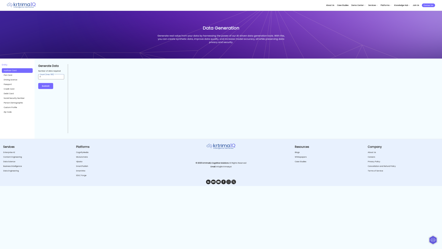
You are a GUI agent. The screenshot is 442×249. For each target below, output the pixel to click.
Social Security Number (14, 98)
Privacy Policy (374, 161)
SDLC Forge (81, 175)
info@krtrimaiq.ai (223, 166)
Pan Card (8, 75)
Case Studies (300, 161)
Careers (371, 157)
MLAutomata (82, 157)
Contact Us (428, 5)
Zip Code (8, 112)
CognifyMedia (82, 152)
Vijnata (79, 161)
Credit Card (9, 89)
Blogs (297, 152)
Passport (8, 84)
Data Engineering (11, 170)
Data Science (9, 161)
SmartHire (80, 170)
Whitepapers (301, 157)
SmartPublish (82, 166)
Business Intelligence (12, 166)
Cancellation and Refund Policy (382, 166)
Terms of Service (375, 170)
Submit (45, 86)
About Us (372, 152)
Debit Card (9, 93)
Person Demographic (13, 102)
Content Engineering (12, 157)
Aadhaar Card (10, 70)
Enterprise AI (9, 152)
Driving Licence (10, 79)
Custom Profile (10, 107)
